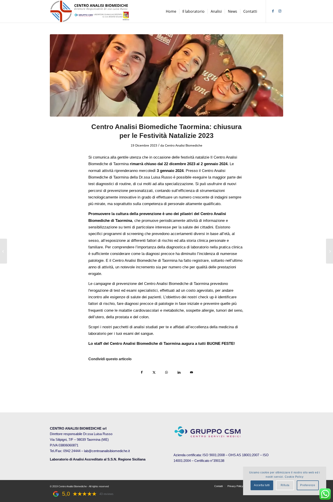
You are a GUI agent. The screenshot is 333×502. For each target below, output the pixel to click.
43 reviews (106, 494)
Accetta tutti (262, 485)
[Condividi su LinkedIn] (179, 372)
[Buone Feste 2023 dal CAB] (166, 75)
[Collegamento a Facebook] (273, 11)
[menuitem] (171, 11)
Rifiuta (285, 485)
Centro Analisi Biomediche (183, 145)
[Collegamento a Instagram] (279, 11)
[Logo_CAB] (90, 11)
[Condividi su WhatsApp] (166, 372)
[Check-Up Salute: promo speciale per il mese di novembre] (3, 251)
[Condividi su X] (154, 372)
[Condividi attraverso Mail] (191, 372)
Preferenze (307, 485)
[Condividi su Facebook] (141, 372)
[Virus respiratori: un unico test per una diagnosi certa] (329, 251)
